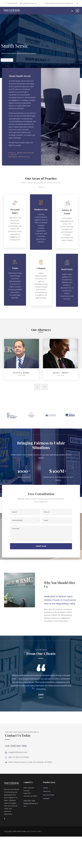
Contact (46, 798)
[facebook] (77, 3)
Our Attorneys (48, 795)
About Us (46, 791)
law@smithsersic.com (30, 3)
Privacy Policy (36, 831)
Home (45, 788)
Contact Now (6, 60)
